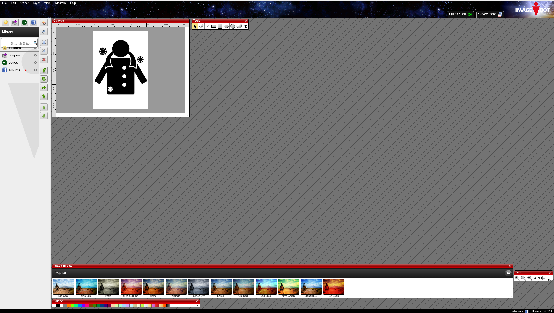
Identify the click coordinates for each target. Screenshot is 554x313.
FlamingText (539, 311)
